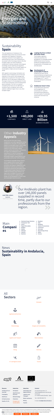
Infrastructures (6, 399)
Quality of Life (5, 401)
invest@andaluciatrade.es (45, 400)
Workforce (4, 396)
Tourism (25, 402)
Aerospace (15, 390)
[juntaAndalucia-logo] (19, 380)
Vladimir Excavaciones (43, 226)
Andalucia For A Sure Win (6, 391)
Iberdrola (23, 234)
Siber (39, 222)
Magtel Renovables (26, 226)
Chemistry (15, 399)
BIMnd (39, 232)
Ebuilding (40, 224)
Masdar (23, 229)
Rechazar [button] (25, 413)
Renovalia (40, 229)
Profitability (5, 394)
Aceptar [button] (17, 413)
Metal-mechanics (27, 398)
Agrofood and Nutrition (16, 393)
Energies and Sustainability (16, 402)
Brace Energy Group (43, 230)
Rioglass (23, 227)
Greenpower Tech (25, 222)
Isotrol (22, 224)
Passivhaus (41, 227)
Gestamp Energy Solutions (27, 221)
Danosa (40, 234)
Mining (25, 400)
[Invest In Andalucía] (7, 2)
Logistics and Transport (26, 395)
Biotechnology (16, 396)
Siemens (23, 232)
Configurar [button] (34, 413)
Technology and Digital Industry (27, 391)
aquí (3, 412)
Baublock (40, 221)
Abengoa (23, 230)
